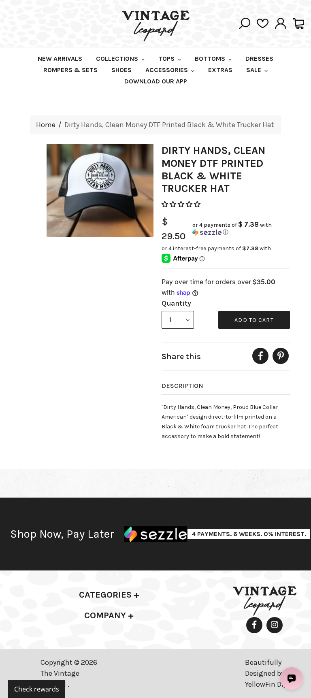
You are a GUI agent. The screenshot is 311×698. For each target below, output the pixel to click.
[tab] (109, 595)
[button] (182, 204)
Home (45, 124)
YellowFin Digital (272, 684)
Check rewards (36, 689)
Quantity (176, 303)
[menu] (178, 320)
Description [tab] (182, 385)
